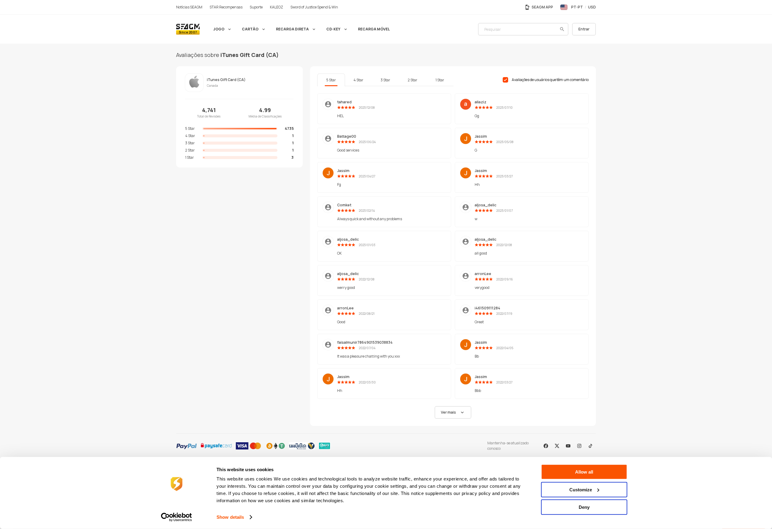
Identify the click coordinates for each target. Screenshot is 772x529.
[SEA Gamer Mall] (188, 29)
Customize (580, 489)
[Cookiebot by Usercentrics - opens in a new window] (176, 517)
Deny (584, 507)
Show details (230, 517)
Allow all (584, 471)
